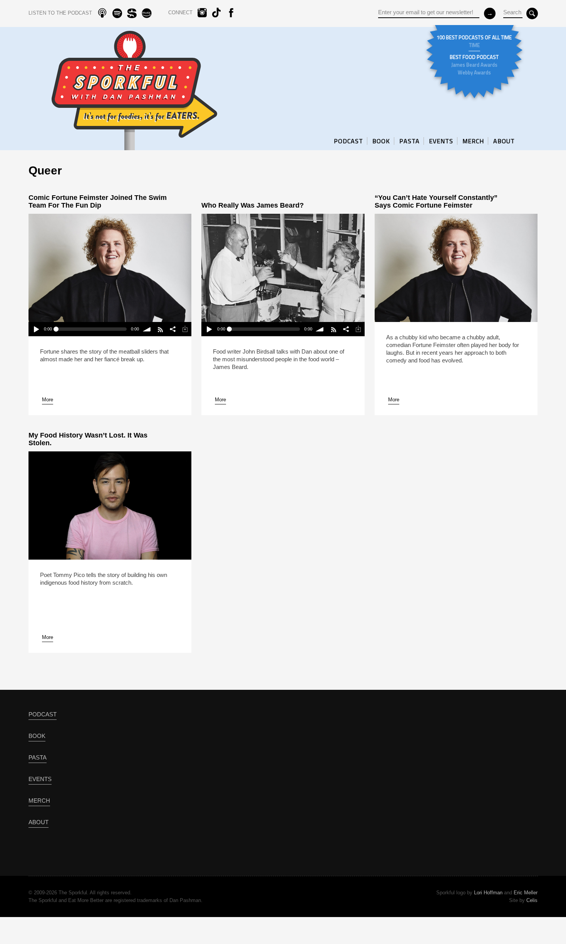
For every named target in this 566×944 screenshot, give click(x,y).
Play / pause (36, 329)
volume (146, 329)
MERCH (473, 141)
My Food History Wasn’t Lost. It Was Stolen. (87, 439)
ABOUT (504, 141)
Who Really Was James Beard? (252, 205)
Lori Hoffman (488, 892)
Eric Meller (526, 892)
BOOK (381, 141)
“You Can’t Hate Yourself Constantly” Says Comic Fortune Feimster (436, 201)
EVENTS (441, 141)
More (47, 399)
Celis (532, 900)
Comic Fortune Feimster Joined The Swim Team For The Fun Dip (97, 201)
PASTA (409, 141)
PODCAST (348, 141)
